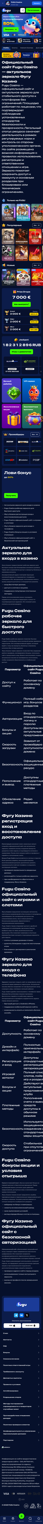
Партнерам (8, 1440)
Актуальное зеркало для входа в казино (22, 505)
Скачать (37, 3)
